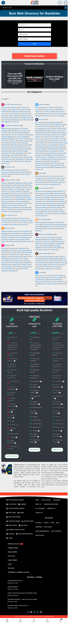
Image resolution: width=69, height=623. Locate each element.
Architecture (13, 107)
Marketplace (26, 262)
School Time (22, 222)
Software (13, 157)
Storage (45, 161)
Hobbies (45, 264)
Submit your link (12, 456)
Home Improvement (41, 203)
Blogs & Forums (49, 109)
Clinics (3, 189)
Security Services (54, 159)
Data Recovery (21, 134)
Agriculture (57, 122)
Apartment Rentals (6, 231)
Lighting (59, 205)
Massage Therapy (9, 199)
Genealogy (58, 243)
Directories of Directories (8, 172)
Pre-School (13, 222)
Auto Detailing (39, 107)
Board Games (39, 176)
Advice (50, 237)
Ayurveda (22, 185)
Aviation (57, 256)
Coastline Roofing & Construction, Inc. (18, 605)
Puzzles (47, 182)
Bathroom (62, 191)
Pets (59, 209)
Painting (6, 120)
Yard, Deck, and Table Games (50, 184)
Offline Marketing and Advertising (56, 149)
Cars (44, 111)
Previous (3, 78)
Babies (8, 218)
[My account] (66, 3)
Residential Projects (14, 241)
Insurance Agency (40, 141)
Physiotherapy (28, 209)
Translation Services (40, 165)
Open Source (5, 149)
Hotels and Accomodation (55, 277)
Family (62, 197)
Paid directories (17, 174)
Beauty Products (27, 250)
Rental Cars (48, 113)
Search (34, 44)
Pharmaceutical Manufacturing (51, 153)
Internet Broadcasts (59, 224)
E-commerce (58, 130)
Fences (37, 199)
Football (56, 262)
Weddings (4, 271)
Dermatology (5, 193)
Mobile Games (51, 180)
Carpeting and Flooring (44, 193)
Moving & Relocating (21, 237)
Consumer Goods (49, 128)
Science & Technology (41, 159)
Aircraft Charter (39, 275)
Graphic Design (13, 115)
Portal (27, 149)
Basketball (54, 258)
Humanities (23, 115)
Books (6, 252)
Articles (57, 237)
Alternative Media (40, 222)
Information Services (57, 139)
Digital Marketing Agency (45, 130)
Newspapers (41, 228)
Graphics (30, 141)
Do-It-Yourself (47, 195)
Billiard (62, 258)
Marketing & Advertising (56, 147)
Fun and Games (22, 220)
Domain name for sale (20, 139)
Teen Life (14, 224)
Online (60, 180)
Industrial (45, 139)
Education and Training (48, 241)
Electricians (38, 197)
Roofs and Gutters (49, 211)
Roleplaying (56, 182)
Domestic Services (59, 195)
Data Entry (12, 134)
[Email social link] (31, 612)
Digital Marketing (6, 139)
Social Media (16, 155)
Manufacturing (42, 147)
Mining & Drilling (40, 149)
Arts (2, 218)
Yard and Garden (40, 215)
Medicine (13, 201)
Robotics (14, 151)
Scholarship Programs (41, 249)
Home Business (60, 201)
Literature (16, 117)
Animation (4, 107)
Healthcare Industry (6, 195)
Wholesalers (57, 167)
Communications (6, 132)
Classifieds (19, 252)
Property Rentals (39, 281)
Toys (17, 268)
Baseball (46, 258)
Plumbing (37, 211)
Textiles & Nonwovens (56, 163)
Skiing (46, 266)
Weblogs (37, 230)
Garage (52, 199)
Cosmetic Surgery (15, 191)
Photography (27, 120)
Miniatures (41, 180)
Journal (37, 226)
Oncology (21, 205)
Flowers (24, 256)
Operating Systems (17, 149)
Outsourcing (52, 151)
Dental (24, 191)
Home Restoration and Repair (58, 203)
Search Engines (19, 153)
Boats (57, 109)
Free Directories (23, 172)
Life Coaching (51, 145)
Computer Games (40, 178)
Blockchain (38, 124)
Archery (37, 256)
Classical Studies (16, 111)
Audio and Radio (47, 256)
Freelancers (22, 141)
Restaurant (61, 157)
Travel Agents (39, 283)
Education (24, 218)
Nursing (18, 203)
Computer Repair (18, 132)
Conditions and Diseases (15, 189)
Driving (40, 113)
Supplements (48, 268)
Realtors (3, 241)
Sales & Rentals (27, 241)
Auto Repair (49, 107)
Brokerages (4, 233)
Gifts (12, 260)
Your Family (22, 224)
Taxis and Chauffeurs (52, 281)
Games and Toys (16, 258)
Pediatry (3, 209)
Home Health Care (6, 197)
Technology (54, 161)
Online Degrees (57, 247)
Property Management (20, 239)
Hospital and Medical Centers (23, 197)
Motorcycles (16, 264)
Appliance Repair (51, 191)
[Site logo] (34, 2)
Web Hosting (18, 161)
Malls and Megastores (15, 262)
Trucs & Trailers (58, 115)
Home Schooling (47, 245)
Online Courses (24, 147)
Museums (24, 117)
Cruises (48, 275)
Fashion (3, 115)
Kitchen (51, 205)
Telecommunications (41, 163)
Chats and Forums (23, 130)
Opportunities (42, 151)
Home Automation (48, 201)
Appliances (21, 248)
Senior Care (7, 211)
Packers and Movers (56, 207)
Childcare (16, 218)
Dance (9, 113)
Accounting (38, 122)
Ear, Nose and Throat (17, 193)
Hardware (7, 143)
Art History (23, 107)
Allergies (18, 183)
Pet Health (11, 209)
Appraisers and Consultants (21, 231)
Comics (26, 111)
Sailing (40, 266)
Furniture (44, 199)
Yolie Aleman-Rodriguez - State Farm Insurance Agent (22, 599)
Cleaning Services (58, 193)
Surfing (57, 268)
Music (32, 117)
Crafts (3, 113)
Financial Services (49, 134)
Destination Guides (40, 277)
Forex (44, 136)
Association (4, 109)
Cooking (37, 195)
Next (66, 78)
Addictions (4, 183)
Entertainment (25, 113)
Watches (23, 268)
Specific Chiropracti (15, 77)
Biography (38, 239)
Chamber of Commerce (43, 126)
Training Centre (47, 115)
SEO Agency (7, 155)
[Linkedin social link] (37, 612)
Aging (11, 183)
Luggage (47, 279)
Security (29, 153)
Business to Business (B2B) (51, 124)
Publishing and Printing (52, 155)
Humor (30, 115)
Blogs (12, 130)
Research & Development (48, 157)
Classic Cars (61, 111)
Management (61, 145)
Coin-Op (58, 176)
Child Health (15, 187)
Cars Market (52, 111)
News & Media (62, 226)
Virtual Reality (19, 159)
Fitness (28, 193)
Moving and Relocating (41, 207)
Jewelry (3, 262)
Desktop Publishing (22, 136)
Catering (64, 124)
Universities (53, 249)
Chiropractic (25, 187)
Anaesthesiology (5, 185)
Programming (5, 151)
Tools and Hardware (6, 268)
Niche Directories (6, 174)
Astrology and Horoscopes (17, 109)
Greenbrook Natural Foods (15, 580)
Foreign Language (48, 243)
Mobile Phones (5, 264)
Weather (58, 228)
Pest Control (51, 209)
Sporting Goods (25, 266)
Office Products (8, 266)
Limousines (38, 279)
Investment (41, 143)
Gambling (64, 262)
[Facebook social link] (28, 612)
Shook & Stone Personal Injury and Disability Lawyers (22, 593)
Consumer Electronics (14, 254)
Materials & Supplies (7, 237)
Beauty (30, 185)
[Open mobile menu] (3, 3)
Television (50, 228)
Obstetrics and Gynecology (8, 205)
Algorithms (18, 128)
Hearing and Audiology (21, 195)
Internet (15, 143)
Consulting (38, 128)
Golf (38, 264)
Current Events (47, 224)
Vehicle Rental (63, 283)
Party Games (38, 182)
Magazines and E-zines (48, 226)
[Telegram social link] (41, 612)
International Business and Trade (57, 141)
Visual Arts (13, 122)
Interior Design (42, 205)
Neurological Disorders (7, 203)
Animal (14, 185)
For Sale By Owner (13, 235)
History (37, 245)
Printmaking (4, 122)
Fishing (50, 262)
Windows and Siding (58, 213)
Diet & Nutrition (59, 260)
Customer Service (61, 128)
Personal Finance (40, 209)
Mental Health (23, 201)
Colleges (52, 239)
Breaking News (52, 222)
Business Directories (20, 170)
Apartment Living (40, 191)
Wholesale (12, 271)
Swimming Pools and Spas (42, 213)
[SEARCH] (65, 7)
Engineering (54, 132)
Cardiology (7, 187)
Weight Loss (17, 211)
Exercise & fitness (40, 262)
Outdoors (63, 264)
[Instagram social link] (34, 612)
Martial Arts (54, 264)
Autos (18, 250)
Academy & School (40, 237)
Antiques (12, 248)
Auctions (11, 250)
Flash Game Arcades (59, 178)
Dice (49, 178)
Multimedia (14, 147)
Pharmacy (19, 209)
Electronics (16, 256)
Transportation (53, 165)
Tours (62, 281)
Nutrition (26, 203)
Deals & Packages (58, 275)
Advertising (48, 122)
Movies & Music (27, 264)
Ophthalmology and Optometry (10, 207)
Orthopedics (25, 207)
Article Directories (6, 170)
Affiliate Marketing (6, 128)
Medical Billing (20, 199)
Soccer (53, 266)
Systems (21, 157)
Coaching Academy (40, 260)
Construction (57, 126)
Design (16, 113)
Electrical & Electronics (41, 132)
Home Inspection (25, 235)
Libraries (48, 247)
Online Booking (56, 279)
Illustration (7, 117)
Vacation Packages (51, 283)
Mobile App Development (18, 145)
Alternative (27, 183)
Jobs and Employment (53, 143)
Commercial (14, 233)
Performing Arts (16, 120)
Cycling (50, 260)
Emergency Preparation (51, 197)
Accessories (4, 248)
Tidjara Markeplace (13, 587)
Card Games (49, 176)
